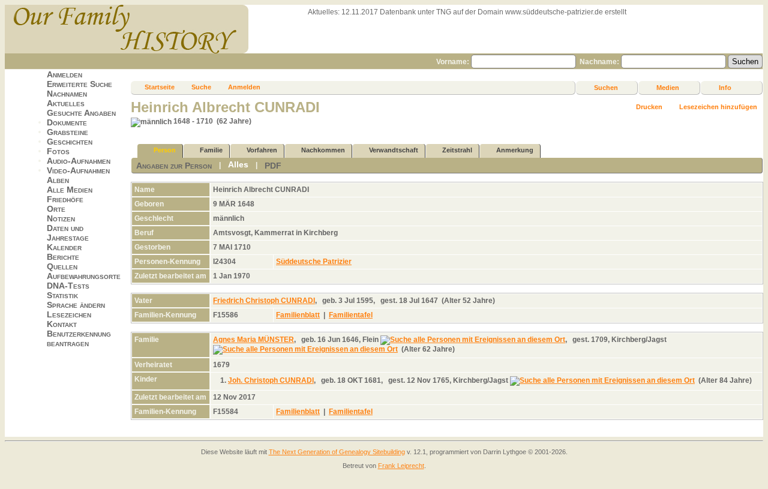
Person (165, 150)
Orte (56, 209)
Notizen (61, 218)
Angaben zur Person (174, 165)
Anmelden (64, 74)
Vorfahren (262, 150)
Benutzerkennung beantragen (79, 338)
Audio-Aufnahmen (78, 161)
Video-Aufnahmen (78, 170)
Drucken (649, 106)
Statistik (62, 295)
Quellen (62, 266)
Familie (211, 150)
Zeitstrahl (457, 150)
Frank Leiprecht (401, 465)
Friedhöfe (65, 199)
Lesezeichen (69, 314)
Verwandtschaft (393, 150)
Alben (58, 180)
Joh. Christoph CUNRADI (271, 380)
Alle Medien (69, 189)
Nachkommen (323, 150)
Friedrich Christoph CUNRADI (264, 300)
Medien (667, 87)
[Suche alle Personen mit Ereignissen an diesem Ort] (472, 339)
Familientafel (351, 315)
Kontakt (62, 324)
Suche (201, 87)
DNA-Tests (68, 285)
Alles (238, 164)
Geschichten (69, 141)
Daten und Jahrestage (68, 232)
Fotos (58, 151)
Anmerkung (514, 150)
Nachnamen (67, 93)
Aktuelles (66, 103)
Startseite (160, 87)
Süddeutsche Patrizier (314, 261)
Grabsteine (67, 132)
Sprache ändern (76, 305)
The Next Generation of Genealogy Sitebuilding (337, 451)
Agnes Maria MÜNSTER (253, 339)
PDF (273, 165)
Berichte (63, 257)
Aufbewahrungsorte (84, 276)
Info (725, 87)
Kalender (64, 247)
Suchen (606, 87)
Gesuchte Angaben (81, 113)
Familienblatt (298, 315)
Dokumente (67, 122)
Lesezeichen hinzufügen (718, 106)
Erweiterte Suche (79, 84)
